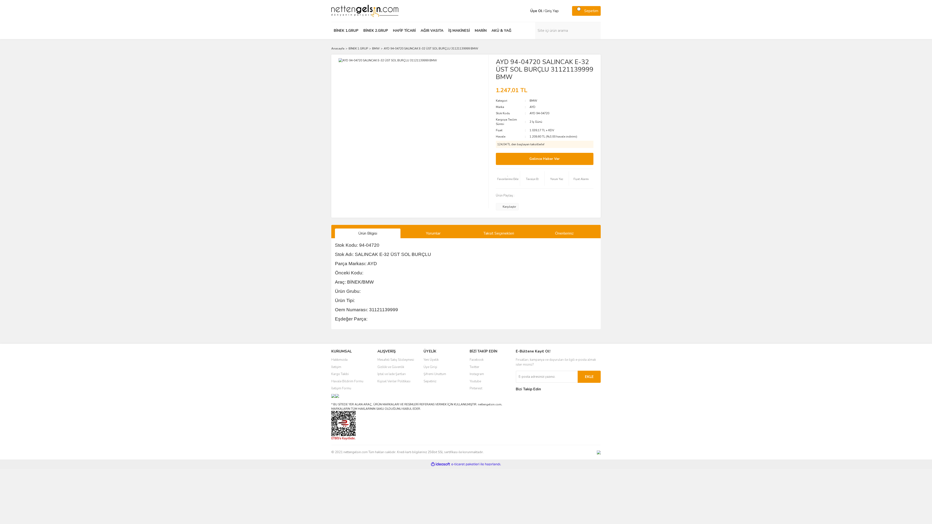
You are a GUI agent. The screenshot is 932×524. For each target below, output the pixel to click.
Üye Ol (536, 10)
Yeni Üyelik (431, 360)
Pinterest (476, 388)
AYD (532, 107)
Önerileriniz (564, 233)
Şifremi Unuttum (435, 374)
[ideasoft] (440, 464)
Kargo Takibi (340, 374)
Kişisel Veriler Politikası (393, 381)
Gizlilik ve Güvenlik (390, 367)
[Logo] (364, 11)
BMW (533, 101)
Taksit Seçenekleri (498, 233)
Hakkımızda (339, 360)
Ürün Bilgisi (367, 233)
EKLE (589, 376)
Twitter (474, 367)
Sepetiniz (430, 381)
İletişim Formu (341, 388)
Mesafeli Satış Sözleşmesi (395, 360)
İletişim (336, 367)
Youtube (475, 381)
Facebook (476, 360)
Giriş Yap (552, 10)
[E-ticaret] (465, 464)
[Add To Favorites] (508, 178)
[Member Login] (525, 11)
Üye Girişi (430, 367)
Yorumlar (433, 233)
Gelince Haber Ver (544, 158)
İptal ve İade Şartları (391, 374)
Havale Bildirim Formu (347, 381)
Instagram (477, 374)
